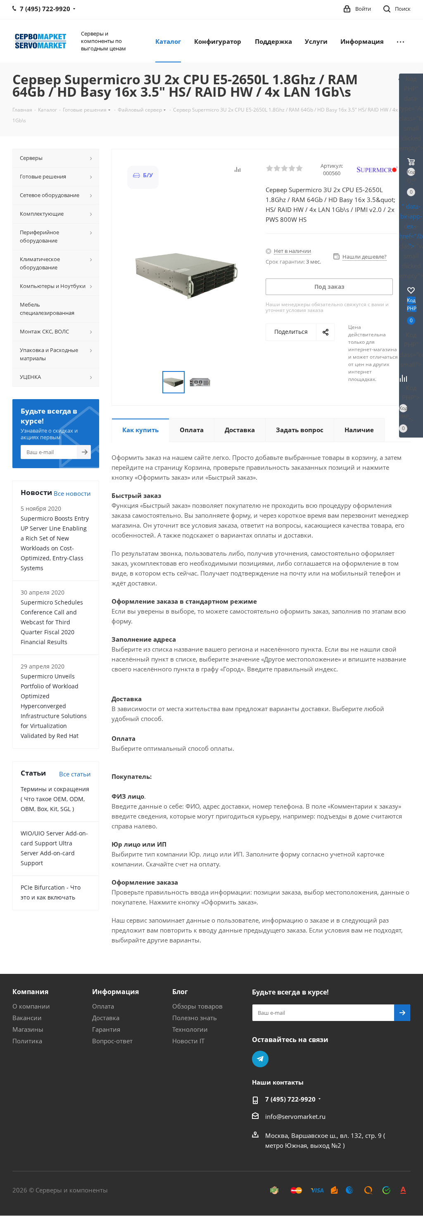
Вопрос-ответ (112, 1041)
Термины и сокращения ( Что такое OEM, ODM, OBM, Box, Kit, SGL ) (55, 799)
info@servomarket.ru (295, 1116)
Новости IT (188, 1041)
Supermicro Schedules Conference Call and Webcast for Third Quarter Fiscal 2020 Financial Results (52, 622)
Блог (180, 991)
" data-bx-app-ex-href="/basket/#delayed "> (411, 226)
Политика (27, 1041)
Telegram (260, 1059)
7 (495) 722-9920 (290, 1099)
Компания (30, 991)
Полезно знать (194, 1018)
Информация (115, 991)
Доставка (105, 1018)
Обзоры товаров (197, 1006)
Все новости (72, 493)
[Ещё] (400, 40)
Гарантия (106, 1029)
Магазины (27, 1029)
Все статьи (75, 774)
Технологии (190, 1029)
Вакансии (27, 1018)
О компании (31, 1006)
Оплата (103, 1006)
